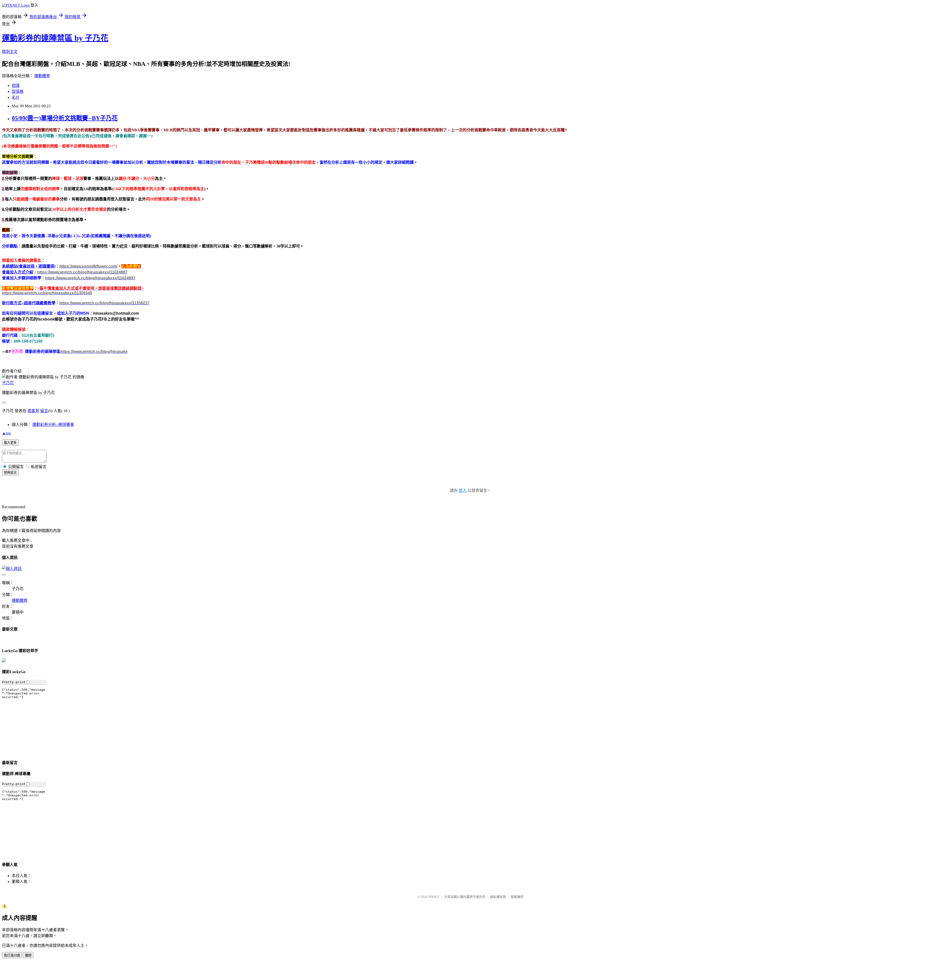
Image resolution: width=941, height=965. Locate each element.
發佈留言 (10, 472)
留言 (44, 411)
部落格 (18, 91)
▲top (6, 433)
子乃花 (8, 383)
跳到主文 (10, 51)
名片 (16, 97)
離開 (28, 955)
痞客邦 (33, 411)
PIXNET (433, 897)
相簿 (16, 86)
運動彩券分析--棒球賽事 (53, 424)
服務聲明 (517, 897)
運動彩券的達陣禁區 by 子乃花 (55, 38)
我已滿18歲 (12, 955)
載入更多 (10, 443)
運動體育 (42, 76)
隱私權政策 (498, 897)
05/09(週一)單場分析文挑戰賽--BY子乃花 (65, 118)
